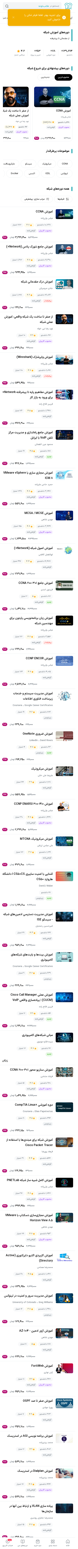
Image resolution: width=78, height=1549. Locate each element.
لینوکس (64, 173)
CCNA (65, 164)
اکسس (32, 173)
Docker (14, 173)
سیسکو (28, 164)
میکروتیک (46, 164)
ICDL (48, 173)
